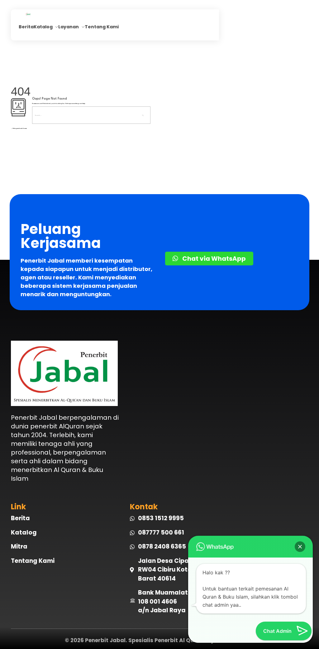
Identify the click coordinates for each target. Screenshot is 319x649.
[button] (300, 546)
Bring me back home (19, 128)
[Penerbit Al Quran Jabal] (40, 14)
